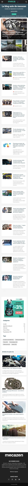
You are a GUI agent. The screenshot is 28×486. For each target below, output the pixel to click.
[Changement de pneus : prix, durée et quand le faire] (14, 407)
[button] (26, 2)
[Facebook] (9, 479)
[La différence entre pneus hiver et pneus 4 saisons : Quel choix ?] (14, 430)
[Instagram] (12, 479)
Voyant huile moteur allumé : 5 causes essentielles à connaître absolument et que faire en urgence (19, 210)
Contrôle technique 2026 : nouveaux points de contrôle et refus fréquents (19, 162)
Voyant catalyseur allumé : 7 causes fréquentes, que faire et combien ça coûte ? (19, 242)
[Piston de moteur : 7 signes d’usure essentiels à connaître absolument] (7, 227)
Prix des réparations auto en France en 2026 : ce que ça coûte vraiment (19, 130)
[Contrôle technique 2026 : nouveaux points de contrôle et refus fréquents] (7, 162)
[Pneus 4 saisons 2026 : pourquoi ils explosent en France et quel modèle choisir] (7, 193)
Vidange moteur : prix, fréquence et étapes (12, 368)
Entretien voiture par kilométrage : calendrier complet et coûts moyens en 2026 (18, 58)
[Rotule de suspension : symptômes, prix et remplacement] (7, 278)
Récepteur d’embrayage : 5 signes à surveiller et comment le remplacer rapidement (19, 259)
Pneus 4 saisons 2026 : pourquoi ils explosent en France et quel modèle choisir (18, 193)
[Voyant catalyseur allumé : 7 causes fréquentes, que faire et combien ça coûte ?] (7, 242)
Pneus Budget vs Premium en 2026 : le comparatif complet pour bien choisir (19, 102)
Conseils (4, 30)
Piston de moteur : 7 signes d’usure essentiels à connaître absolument (19, 226)
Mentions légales (14, 471)
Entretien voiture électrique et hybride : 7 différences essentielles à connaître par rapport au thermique (19, 87)
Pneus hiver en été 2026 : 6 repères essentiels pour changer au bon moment (19, 74)
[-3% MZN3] (14, 317)
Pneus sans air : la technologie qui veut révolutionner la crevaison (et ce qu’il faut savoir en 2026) (19, 115)
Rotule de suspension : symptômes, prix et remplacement (18, 277)
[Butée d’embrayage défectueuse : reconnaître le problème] (14, 383)
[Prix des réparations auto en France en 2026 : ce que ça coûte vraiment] (7, 131)
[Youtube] (19, 479)
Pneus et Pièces (5, 44)
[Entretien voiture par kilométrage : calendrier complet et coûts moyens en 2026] (14, 29)
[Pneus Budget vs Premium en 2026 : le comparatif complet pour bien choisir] (7, 102)
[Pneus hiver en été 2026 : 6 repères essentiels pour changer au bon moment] (11, 45)
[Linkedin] (15, 479)
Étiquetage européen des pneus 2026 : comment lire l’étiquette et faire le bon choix (19, 145)
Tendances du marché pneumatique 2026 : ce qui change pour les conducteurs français (19, 176)
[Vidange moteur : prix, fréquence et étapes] (14, 361)
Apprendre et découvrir (6, 366)
